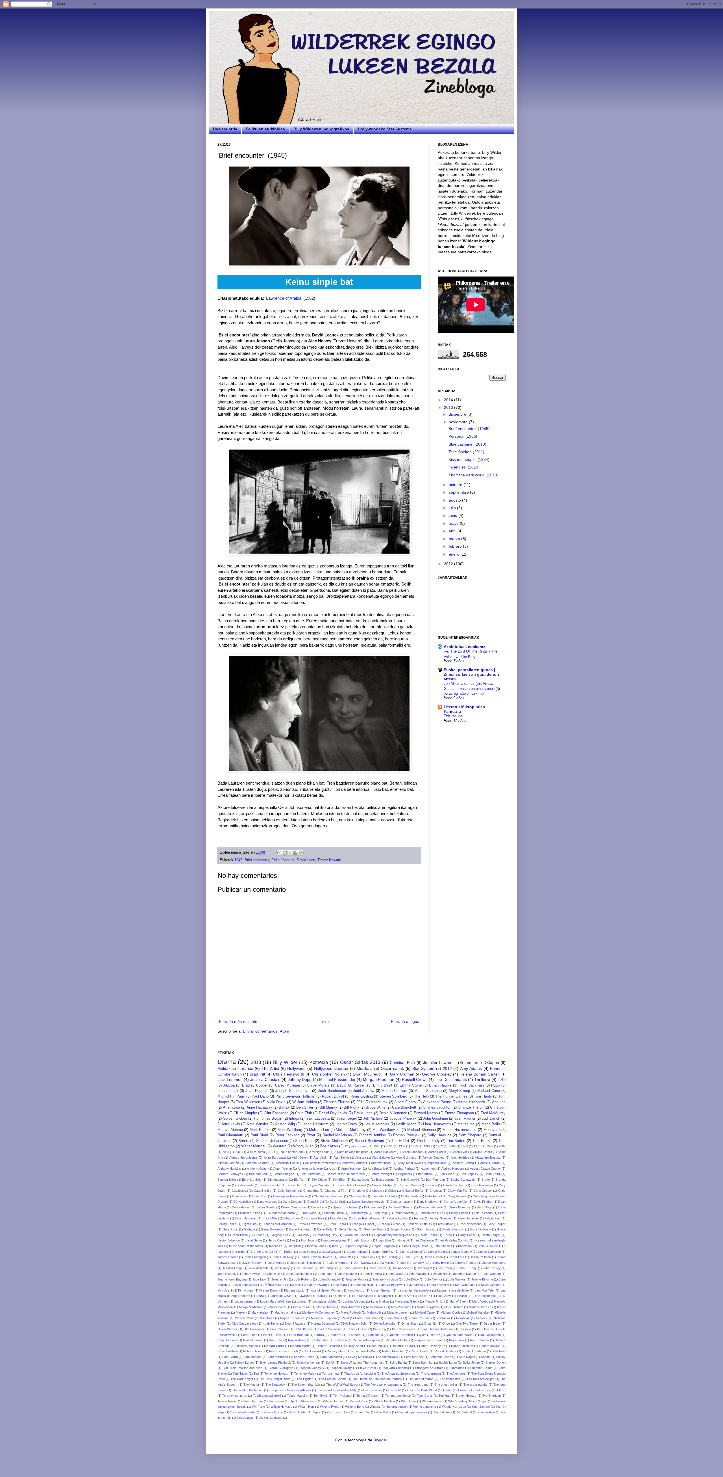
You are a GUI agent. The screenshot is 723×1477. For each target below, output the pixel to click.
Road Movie (377, 1346)
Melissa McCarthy (351, 1130)
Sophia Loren (448, 1362)
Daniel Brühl (315, 1201)
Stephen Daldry (341, 1368)
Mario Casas (302, 1307)
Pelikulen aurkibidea (265, 129)
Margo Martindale (251, 1307)
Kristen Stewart (381, 1290)
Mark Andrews (350, 1307)
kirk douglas (245, 1417)
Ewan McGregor (367, 1074)
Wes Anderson (432, 1401)
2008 (225, 1152)
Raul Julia (275, 1340)
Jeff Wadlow (362, 1262)
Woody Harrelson (454, 1406)
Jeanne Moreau (337, 1262)
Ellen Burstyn (358, 1213)
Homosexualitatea (333, 1240)
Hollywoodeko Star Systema (385, 129)
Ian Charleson (424, 1240)
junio (453, 515)
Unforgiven (276, 1401)
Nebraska (443, 1318)
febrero (456, 546)
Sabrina (480, 1351)
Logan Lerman (244, 1301)
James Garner (227, 1257)
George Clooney (437, 1074)
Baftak (284, 1107)
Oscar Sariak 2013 (360, 1062)
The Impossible (450, 1379)
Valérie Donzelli (333, 1401)
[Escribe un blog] (285, 853)
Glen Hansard (426, 1229)
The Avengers (456, 1373)
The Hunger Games (451, 1096)
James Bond (436, 1251)
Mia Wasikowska (386, 1130)
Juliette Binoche (482, 1279)
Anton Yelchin (282, 1168)
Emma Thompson (459, 1113)
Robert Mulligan (490, 1346)
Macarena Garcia (407, 1301)
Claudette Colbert (383, 1196)
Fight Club (249, 1224)
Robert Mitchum (462, 1346)
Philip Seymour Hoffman (295, 1096)
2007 (502, 1146)
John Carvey (491, 1268)
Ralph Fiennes (227, 1340)
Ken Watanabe (465, 1284)
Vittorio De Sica (384, 1401)
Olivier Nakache (384, 1323)
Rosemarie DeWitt (363, 1351)
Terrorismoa (330, 1373)
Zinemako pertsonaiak (412, 1412)
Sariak (243, 1141)
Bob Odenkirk (410, 1179)
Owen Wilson (279, 1329)
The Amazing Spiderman (398, 1373)
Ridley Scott (354, 1346)
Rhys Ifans (456, 1340)
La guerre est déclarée (453, 1290)
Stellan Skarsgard (281, 1368)
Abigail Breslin (482, 1152)
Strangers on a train (429, 1368)
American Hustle (287, 1163)
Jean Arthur (276, 1262)
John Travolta (372, 1273)
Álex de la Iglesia (270, 1417)
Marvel (240, 1312)
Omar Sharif (409, 1323)
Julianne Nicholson (385, 1279)
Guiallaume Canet (355, 1235)
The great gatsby (475, 1384)
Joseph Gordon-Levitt (293, 1091)
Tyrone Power (227, 1401)
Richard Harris (300, 1346)
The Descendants (451, 1079)
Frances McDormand (277, 1224)
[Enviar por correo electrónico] (279, 853)
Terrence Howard (276, 1373)
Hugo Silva (383, 1240)
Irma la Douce (488, 1246)
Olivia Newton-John (354, 1323)
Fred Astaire (444, 1224)
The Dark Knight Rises (275, 1379)
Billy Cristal (319, 1179)
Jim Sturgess (328, 1268)
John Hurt (273, 1273)
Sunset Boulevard (369, 1141)
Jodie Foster (377, 1268)
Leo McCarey (347, 1124)
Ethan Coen (291, 1218)
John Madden (347, 1273)
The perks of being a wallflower (290, 1390)
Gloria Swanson (453, 1229)
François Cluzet (363, 1224)
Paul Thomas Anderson (437, 1329)
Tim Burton (456, 1141)
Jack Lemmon (230, 1079)
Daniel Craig (338, 1201)
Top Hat (444, 1395)
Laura (260, 1295)
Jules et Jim (279, 1279)
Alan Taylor (341, 1157)
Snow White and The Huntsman (362, 1362)
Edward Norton (426, 1113)
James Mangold (255, 1257)
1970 (477, 1146)
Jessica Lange (232, 1268)
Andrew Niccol (381, 1163)
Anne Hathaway (259, 1107)
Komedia (319, 1062)
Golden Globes (235, 1118)
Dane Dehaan (292, 1201)
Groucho (303, 1235)
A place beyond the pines (351, 1152)
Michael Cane (488, 1091)
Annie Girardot (490, 1163)
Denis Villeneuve (393, 1113)
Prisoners (354, 1334)
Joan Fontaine (353, 1268)
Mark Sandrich (401, 1307)
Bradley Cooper (255, 1085)
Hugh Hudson (360, 1240)
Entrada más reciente (238, 1021)
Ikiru (466, 1240)
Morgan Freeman (378, 1079)
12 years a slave (356, 1146)
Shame (486, 1357)
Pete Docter (485, 1329)
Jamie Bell (346, 1257)
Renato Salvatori (397, 1340)
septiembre (459, 492)
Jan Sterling (389, 1257)
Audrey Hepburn (452, 1168)
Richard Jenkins (372, 1135)
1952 (401, 1146)
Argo (332, 1168)
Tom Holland (341, 1395)
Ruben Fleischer (393, 1351)
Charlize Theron (471, 1107)
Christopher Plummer (328, 1196)
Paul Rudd (259, 1135)
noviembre (459, 422)
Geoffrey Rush (374, 1229)
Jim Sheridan (304, 1268)
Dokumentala (373, 1207)
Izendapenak (227, 1091)
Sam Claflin (230, 1357)
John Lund (325, 1273)
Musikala (365, 1068)
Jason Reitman (480, 1257)
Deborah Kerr (241, 1207)
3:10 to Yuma (256, 1152)
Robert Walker (227, 1351)
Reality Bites (320, 1340)
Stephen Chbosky (311, 1368)
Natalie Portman (419, 1318)
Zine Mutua (383, 1412)
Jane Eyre (411, 1257)
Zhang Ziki (363, 1412)
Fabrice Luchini (397, 1218)
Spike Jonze (471, 1362)
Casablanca (240, 1190)
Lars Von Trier (485, 1290)
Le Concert (339, 1295)
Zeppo (316, 1412)
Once (446, 1323)
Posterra (335, 1334)
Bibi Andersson (277, 1179)
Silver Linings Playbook (275, 1362)
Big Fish (299, 1179)
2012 (449, 564)
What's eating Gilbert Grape (467, 1401)
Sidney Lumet (244, 1362)
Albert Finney (405, 1102)
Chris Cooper (483, 1190)
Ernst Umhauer (245, 1218)
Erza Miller (270, 1218)
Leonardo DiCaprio (482, 1062)
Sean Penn (304, 1141)
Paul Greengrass (404, 1329)
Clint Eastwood (276, 1113)
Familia (419, 1218)
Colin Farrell (433, 1196)
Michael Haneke (477, 1312)
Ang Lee (499, 1102)
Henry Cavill (276, 1240)
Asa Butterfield (377, 1168)
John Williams (418, 1273)
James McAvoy (283, 1257)
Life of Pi (424, 1295)
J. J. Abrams (259, 1251)
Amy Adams (471, 1068)
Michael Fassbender (337, 1079)
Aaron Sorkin (437, 1152)
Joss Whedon (491, 1273)
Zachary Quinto (272, 1412)
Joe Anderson (401, 1268)
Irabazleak (465, 1246)
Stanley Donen (495, 1362)
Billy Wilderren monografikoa (321, 129)
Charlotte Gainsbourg (367, 1190)
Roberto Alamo (253, 1351)
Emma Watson (404, 1213)
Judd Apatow (363, 1091)
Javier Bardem (252, 1262)
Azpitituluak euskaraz (464, 646)
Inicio (324, 1021)
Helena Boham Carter (479, 1074)
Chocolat (436, 1190)
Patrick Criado (357, 1329)
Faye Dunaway (468, 1218)
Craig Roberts (457, 1196)
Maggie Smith (434, 1301)
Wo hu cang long (424, 1406)
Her (292, 1240)
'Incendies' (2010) (464, 467)
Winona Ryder (329, 1406)
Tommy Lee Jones (398, 1395)
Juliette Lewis (228, 1124)
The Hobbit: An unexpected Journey (377, 1379)
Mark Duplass (375, 1307)
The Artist (270, 1068)
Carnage (431, 1185)
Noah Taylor (270, 1323)
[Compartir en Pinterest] (301, 853)
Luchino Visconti (354, 1301)
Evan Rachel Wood (367, 1218)
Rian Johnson (479, 1340)
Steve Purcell (367, 1368)
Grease (259, 1235)
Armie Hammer (351, 1168)
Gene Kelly (324, 1229)
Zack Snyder (298, 1412)
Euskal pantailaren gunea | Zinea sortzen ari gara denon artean (471, 674)
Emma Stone (411, 1085)
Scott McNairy (414, 1357)
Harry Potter (466, 1235)
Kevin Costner (490, 1284)
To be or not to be (234, 1395)
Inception (294, 1246)
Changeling (311, 1190)
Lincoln (462, 1295)
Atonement (428, 1168)
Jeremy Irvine (439, 1262)
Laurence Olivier (281, 1295)
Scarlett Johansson (272, 1141)
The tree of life (372, 1390)
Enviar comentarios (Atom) (267, 1031)
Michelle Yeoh (244, 1318)
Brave (486, 1179)
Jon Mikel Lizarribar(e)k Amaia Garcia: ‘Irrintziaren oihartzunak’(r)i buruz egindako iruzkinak (472, 688)
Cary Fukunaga (482, 1185)
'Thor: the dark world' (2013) (473, 475)
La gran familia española (414, 1290)
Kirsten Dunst (268, 1290)
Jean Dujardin (256, 1091)
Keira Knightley (439, 1284)
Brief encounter (257, 860)
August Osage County (485, 1168)
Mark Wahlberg (290, 1130)
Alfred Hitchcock (471, 1102)
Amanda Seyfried (257, 1163)
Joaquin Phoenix (403, 1118)
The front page (418, 1384)
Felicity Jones (226, 1224)
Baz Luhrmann (310, 1174)
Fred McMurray (493, 1113)
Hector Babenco (228, 1240)
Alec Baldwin (381, 1157)
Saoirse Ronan (304, 1357)
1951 (389, 1146)
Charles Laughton (437, 1107)
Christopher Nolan (328, 1074)
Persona (465, 1329)
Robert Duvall (333, 1096)
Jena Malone (386, 1262)
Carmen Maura (408, 1185)
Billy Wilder (285, 1062)
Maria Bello (491, 1124)
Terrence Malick (305, 1373)
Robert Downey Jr (432, 1346)
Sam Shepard (470, 1135)
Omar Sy (430, 1323)
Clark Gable (357, 1196)
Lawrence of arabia (312, 1295)
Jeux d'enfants (259, 1268)
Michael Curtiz (450, 1312)
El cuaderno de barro (280, 1213)
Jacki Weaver (331, 1251)
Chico (392, 1190)
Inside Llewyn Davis (414, 1246)
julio (453, 508)
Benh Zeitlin (493, 1174)
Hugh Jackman (471, 1085)
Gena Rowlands (272, 1229)
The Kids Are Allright (480, 1379)
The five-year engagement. (383, 1384)
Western (279, 1146)
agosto (455, 500)
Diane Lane (319, 1207)
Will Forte (258, 1406)
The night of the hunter (247, 1390)
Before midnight (381, 1174)
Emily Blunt (383, 1085)
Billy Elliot (339, 1179)
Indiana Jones (316, 1246)
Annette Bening (463, 1163)
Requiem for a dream (428, 1340)
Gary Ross (230, 1229)
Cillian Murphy (245, 1113)
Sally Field (499, 1351)
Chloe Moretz (318, 1085)
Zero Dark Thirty (338, 1412)
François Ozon (390, 1224)
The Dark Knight (241, 1379)
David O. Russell (351, 1085)
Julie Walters (456, 1279)
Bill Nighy (351, 1107)
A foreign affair (319, 1152)
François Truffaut (418, 1224)
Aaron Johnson (412, 1152)
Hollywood (296, 1068)
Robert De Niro (402, 1346)
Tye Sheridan (491, 1395)
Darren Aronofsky (455, 1201)
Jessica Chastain (265, 1079)
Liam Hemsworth (437, 1124)
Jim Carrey (282, 1268)
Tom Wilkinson (248, 1102)
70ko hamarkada (292, 1152)
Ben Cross (446, 1174)
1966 (464, 1146)
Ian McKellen (448, 1240)
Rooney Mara (336, 1351)
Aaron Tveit (459, 1152)
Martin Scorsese (427, 1091)
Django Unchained (345, 1207)
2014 (449, 400)
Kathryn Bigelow (390, 1284)
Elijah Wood (308, 1213)
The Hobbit (400, 1141)
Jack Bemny (307, 1251)
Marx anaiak (260, 1312)
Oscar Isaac (492, 1323)
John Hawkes (251, 1273)
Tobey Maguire (297, 1395)
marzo (455, 538)
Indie (335, 1246)
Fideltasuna (453, 716)
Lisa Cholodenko (484, 1295)
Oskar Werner (227, 1329)
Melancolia (374, 1312)
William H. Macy (281, 1406)
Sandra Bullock (277, 1357)
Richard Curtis (274, 1346)
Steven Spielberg (393, 1096)
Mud (346, 1318)
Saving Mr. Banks (360, 1357)
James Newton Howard (316, 1257)
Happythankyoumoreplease (393, 1235)
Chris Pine (239, 1196)
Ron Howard (312, 1351)
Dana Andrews (267, 1201)
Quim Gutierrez (429, 1334)
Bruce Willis (375, 1107)
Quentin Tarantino (401, 1334)
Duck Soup (484, 1207)
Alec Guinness (406, 1157)
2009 (238, 1152)
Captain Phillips (382, 1185)
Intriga (294, 1118)
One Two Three (467, 1323)
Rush (466, 1351)
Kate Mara (340, 1284)
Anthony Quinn (257, 1168)
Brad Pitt (257, 1074)
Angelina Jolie (436, 1163)
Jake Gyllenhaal (411, 1251)
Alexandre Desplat (487, 1157)
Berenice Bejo (251, 1179)
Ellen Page (380, 1213)
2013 (449, 407)
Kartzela (295, 1284)
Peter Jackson (287, 1135)
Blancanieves (360, 1179)
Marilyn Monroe (230, 1130)
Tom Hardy (483, 1096)
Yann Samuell (481, 1406)
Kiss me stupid (294, 1290)
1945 (238, 860)
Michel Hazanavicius (460, 1130)
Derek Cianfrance (293, 1207)
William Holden (304, 1102)
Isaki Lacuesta (318, 1118)
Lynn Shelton (380, 1301)
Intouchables (443, 1246)
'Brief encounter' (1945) (469, 428)
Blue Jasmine (385, 1179)
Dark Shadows (427, 1201)
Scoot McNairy (388, 1357)
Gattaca (249, 1229)
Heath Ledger (491, 1235)
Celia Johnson (283, 860)
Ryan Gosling (361, 1096)
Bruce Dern (295, 1185)
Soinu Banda (398, 1362)
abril (453, 531)
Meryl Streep (459, 1091)
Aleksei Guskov (434, 1157)
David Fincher (483, 1201)
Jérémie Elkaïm (273, 1284)
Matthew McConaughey (318, 1312)
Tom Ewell (320, 1395)
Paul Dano (260, 1096)
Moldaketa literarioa (235, 1068)
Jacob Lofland (356, 1251)
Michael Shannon (421, 1130)
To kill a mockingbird (267, 1395)
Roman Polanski (406, 1135)
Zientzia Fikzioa (337, 1102)
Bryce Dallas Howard (351, 1185)
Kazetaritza (415, 1284)
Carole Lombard (454, 1185)
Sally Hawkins (439, 1135)
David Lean (306, 860)
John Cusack (226, 1273)
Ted (256, 1373)
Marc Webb (480, 1301)
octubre (456, 484)
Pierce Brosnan (297, 1334)
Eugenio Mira (315, 1218)
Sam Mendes (252, 1357)
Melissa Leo (319, 1130)
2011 (360, 1102)
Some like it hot (422, 1362)
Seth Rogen (467, 1357)
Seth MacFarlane (441, 1357)
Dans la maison (400, 1201)
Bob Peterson (435, 1179)
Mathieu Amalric (285, 1312)
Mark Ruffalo (260, 1130)
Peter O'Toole (272, 1334)
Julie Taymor (433, 1279)
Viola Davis (276, 1102)
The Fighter (305, 1379)
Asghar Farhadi (404, 1168)
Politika (319, 1334)
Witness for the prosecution (388, 1406)
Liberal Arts (404, 1295)
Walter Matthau (253, 1146)
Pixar (311, 1135)
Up (292, 1401)
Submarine (456, 1368)
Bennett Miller (226, 1179)
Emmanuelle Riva (431, 1213)
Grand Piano (239, 1235)
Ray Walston (297, 1340)
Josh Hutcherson (332, 1091)
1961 (427, 1146)
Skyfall (329, 1362)
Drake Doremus (460, 1207)
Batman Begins (284, 1174)
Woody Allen (303, 1146)
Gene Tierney (348, 1229)
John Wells (395, 1273)
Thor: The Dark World (422, 1390)
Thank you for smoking (360, 1373)
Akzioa (229, 1085)
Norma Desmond (323, 1323)
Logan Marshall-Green (275, 1301)
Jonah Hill (440, 1273)
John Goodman (435, 1118)
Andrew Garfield (353, 1163)
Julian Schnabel (328, 1279)
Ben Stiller (304, 1107)
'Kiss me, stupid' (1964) (468, 459)
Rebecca (340, 1340)
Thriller (447, 1390)
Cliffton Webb (410, 1196)
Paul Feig (379, 1329)
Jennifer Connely (412, 1262)
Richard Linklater (328, 1346)
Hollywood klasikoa (331, 1068)
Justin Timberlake (245, 1284)
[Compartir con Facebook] (295, 853)
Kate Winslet (257, 1124)
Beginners (405, 1174)
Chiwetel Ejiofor (412, 1190)
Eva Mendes (339, 1218)
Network (481, 1318)
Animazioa (231, 1107)
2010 (502, 1080)
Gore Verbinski (480, 1229)
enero (454, 554)
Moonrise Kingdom (324, 1318)
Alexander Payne (437, 1102)
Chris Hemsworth (288, 1074)
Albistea (360, 1157)
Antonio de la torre (310, 1168)
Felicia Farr (492, 1218)
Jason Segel (346, 1118)
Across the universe (243, 1157)
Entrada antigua (405, 1021)
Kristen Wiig (285, 1124)
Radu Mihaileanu (489, 1334)
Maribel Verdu (278, 1307)
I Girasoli (403, 1240)
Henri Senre (253, 1240)
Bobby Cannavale (463, 1179)
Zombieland (464, 1412)
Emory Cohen (458, 1213)
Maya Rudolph (351, 1312)
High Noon (308, 1240)
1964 (452, 1146)
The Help (421, 1096)
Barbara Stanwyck (230, 1174)
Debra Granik (265, 1207)
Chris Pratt (259, 1196)
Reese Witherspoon (366, 1340)
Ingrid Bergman (384, 1246)
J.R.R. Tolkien (283, 1251)
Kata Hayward (317, 1284)
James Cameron (489, 1251)
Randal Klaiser (253, 1340)
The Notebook (275, 1384)
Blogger (380, 1440)
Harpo (447, 1235)
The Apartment (431, 1373)
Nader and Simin (366, 1318)
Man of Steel (458, 1301)
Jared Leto (456, 1257)
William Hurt (306, 1406)
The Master (251, 1384)
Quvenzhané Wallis (459, 1334)
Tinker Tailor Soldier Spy (474, 1390)
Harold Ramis (427, 1235)
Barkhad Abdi (258, 1174)
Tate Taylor (240, 1373)
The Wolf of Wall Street (342, 1384)
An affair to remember (320, 1163)
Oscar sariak (392, 1068)
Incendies (275, 1246)
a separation (486, 1412)
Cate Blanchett (404, 1107)
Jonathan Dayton (464, 1273)
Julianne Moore (355, 1279)
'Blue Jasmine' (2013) (467, 444)
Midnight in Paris (231, 1096)
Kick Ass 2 (224, 1290)
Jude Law (258, 1279)
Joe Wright (424, 1268)
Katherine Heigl (363, 1284)
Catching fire (262, 1190)
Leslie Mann (406, 1124)
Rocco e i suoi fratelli (283, 1351)
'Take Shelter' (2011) (466, 452)
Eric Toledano (483, 1213)
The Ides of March (421, 1379)
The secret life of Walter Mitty (337, 1390)
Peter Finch (249, 1334)
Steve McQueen (334, 1141)
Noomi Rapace (295, 1323)
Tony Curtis (425, 1395)
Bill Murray (328, 1107)
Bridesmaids (245, 1185)
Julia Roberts (303, 1279)
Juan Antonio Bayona (232, 1279)
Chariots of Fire (336, 1190)
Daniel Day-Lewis (333, 1113)
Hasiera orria (225, 129)
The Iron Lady (428, 1141)
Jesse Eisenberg (494, 1262)
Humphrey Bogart (268, 1118)
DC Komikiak (242, 1201)
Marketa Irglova (427, 1307)
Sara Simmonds (331, 1357)
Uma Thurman (253, 1401)
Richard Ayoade (247, 1346)
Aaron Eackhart (385, 1152)
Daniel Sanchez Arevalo (368, 1201)
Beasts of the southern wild (346, 1174)
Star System (423, 1068)
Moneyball (492, 1130)
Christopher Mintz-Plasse (290, 1196)
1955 (414, 1146)
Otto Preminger (254, 1329)
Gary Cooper (496, 1224)
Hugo (495, 1085)
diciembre (458, 414)
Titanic (501, 1390)
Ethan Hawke (440, 1085)
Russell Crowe (415, 1079)
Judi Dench (491, 1118)
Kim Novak (245, 1290)
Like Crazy (443, 1295)
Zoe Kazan (329, 1146)
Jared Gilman (433, 1257)
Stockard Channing (395, 1368)
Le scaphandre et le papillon (371, 1295)
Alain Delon (300, 1157)
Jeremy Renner (465, 1262)
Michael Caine (425, 1312)
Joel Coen (445, 1268)
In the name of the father (246, 1246)
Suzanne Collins (481, 1368)
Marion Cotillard (394, 1091)
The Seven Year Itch (305, 1384)
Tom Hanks (481, 1141)
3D (273, 1152)
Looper (301, 1301)
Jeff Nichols (373, 1118)
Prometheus (374, 1334)
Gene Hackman (300, 1229)
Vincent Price (359, 1401)
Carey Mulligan (287, 1085)
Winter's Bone (354, 1406)
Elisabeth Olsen (333, 1213)
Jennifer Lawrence (439, 1062)
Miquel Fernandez (292, 1318)
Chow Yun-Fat (457, 1190)
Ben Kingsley (470, 1174)
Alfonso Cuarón (228, 1163)
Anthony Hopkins (229, 1168)
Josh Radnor (464, 1118)
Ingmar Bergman (356, 1246)
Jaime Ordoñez (382, 1251)
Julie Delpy (411, 1279)
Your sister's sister (243, 1412)
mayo (454, 523)
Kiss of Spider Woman (326, 1290)
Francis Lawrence (310, 1224)
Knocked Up (356, 1290)
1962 (439, 1146)
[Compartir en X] (290, 853)
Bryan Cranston (320, 1185)
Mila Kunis (267, 1318)
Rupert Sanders (445, 1351)
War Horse (408, 1401)
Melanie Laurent (398, 1312)
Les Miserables (376, 1124)
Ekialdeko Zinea (249, 1213)
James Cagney (461, 1251)
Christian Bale (402, 1062)
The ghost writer (446, 1384)
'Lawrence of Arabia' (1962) (289, 298)
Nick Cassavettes (244, 1323)
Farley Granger (440, 1218)
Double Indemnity (431, 1207)
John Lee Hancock (299, 1273)
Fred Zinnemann (470, 1224)
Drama (226, 1061)
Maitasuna (466, 1124)
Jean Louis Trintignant (305, 1262)
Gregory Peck (280, 1235)
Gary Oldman (402, 1074)
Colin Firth (303, 1113)
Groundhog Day (326, 1235)
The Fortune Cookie (332, 1379)
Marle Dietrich (453, 1307)
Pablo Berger (304, 1329)
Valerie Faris (308, 1401)
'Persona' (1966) (462, 436)
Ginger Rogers (400, 1229)
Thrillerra (482, 1079)
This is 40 (394, 1390)
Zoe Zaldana (441, 1412)
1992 (489, 1146)
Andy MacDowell (409, 1163)
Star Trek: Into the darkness (242, 1368)
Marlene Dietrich (480, 1307)
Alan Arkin (320, 1157)
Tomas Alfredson (367, 1395)
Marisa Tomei (325, 1307)
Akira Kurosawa (275, 1157)
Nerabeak (463, 1318)
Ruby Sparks (420, 1351)
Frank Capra (337, 1224)
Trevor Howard (329, 860)
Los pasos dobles (324, 1301)
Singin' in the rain (308, 1362)
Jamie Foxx (367, 1257)
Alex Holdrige (460, 1157)
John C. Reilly (467, 1268)
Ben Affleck (426, 1174)
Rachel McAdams (337, 1135)
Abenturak (379, 1102)
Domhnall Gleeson (400, 1207)
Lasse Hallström (315, 1124)
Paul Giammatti (230, 1135)
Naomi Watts (393, 1318)
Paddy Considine (330, 1329)
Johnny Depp (300, 1079)
